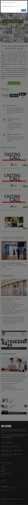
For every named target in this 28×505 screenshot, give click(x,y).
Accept (23, 10)
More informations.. (16, 6)
